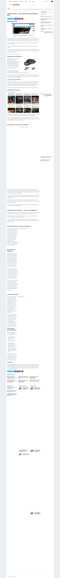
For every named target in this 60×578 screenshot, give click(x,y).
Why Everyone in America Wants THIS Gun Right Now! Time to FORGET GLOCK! (48, 95)
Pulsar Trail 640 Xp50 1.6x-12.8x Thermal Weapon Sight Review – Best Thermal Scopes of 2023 (24, 451)
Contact (25, 1)
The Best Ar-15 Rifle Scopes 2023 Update (46, 16)
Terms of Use (10, 1)
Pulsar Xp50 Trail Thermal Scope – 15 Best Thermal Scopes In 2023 (12, 391)
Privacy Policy (15, 1)
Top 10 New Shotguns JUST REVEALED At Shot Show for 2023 (26, 388)
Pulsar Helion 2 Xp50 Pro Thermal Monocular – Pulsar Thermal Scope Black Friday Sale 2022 (12, 394)
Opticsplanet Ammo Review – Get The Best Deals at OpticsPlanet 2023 (33, 377)
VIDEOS (9, 8)
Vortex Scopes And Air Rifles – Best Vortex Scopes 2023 (12, 388)
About (30, 1)
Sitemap (33, 1)
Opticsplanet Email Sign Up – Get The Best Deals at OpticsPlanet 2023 (23, 377)
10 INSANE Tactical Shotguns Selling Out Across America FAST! (37, 388)
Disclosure (21, 1)
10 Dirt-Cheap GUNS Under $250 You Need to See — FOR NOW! (37, 451)
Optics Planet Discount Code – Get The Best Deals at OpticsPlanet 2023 (12, 381)
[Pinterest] (22, 19)
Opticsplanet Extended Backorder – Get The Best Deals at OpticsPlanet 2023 (12, 377)
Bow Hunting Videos (11, 576)
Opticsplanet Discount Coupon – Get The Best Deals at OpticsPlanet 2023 (23, 381)
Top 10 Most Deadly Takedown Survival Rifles (26, 454)
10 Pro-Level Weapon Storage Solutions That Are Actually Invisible (37, 513)
